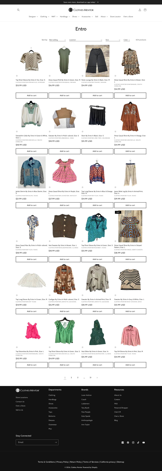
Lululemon (85, 404)
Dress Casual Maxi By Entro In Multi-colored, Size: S (31, 246)
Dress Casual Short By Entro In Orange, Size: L (130, 137)
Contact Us (20, 402)
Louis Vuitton (86, 395)
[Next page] (97, 377)
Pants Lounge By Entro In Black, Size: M (95, 80)
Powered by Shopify (90, 467)
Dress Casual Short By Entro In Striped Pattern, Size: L (128, 246)
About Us (118, 395)
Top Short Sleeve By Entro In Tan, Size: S (30, 80)
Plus (50, 429)
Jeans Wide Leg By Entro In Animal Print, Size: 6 (128, 192)
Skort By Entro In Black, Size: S (92, 136)
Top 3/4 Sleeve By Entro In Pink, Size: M (128, 351)
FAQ (116, 404)
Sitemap (120, 462)
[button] (18, 10)
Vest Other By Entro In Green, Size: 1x (94, 351)
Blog (116, 420)
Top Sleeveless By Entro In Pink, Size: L (30, 351)
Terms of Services (91, 462)
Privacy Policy (62, 462)
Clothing (52, 395)
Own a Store (20, 406)
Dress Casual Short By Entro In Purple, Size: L (64, 192)
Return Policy (76, 462)
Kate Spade (85, 416)
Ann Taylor (85, 424)
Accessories (53, 408)
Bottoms (52, 416)
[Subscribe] (55, 442)
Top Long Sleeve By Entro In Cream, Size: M (31, 299)
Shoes (51, 404)
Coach (83, 399)
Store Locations (22, 397)
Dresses (52, 420)
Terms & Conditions (46, 462)
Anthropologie (87, 420)
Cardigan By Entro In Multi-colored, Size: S (64, 299)
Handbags (52, 399)
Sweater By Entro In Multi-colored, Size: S (64, 136)
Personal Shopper (121, 408)
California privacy (107, 462)
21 (90, 377)
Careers (117, 399)
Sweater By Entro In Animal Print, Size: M (96, 299)
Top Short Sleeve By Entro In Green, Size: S (97, 245)
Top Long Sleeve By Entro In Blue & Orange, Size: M (97, 192)
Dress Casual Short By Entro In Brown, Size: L (129, 81)
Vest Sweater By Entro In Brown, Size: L (63, 245)
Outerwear (53, 424)
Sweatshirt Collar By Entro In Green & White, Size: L (31, 137)
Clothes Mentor (76, 467)
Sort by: (45, 40)
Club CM (117, 412)
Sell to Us (19, 410)
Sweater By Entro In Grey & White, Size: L (129, 299)
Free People (85, 412)
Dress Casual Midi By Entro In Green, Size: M (64, 80)
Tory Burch (85, 408)
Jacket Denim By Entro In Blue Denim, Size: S (31, 192)
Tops (50, 412)
